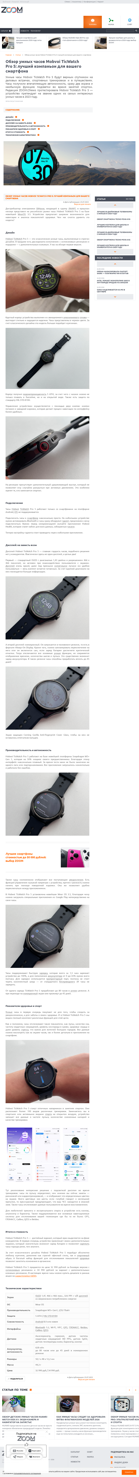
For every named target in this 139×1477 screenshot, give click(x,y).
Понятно (129, 1472)
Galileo (38, 1330)
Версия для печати (82, 204)
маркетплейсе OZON (25, 1276)
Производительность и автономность (25, 126)
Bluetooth (40, 1327)
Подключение (13, 120)
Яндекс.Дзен (121, 1462)
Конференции (90, 2)
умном (74, 990)
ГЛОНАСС (74, 1327)
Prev (115, 205)
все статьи (129, 199)
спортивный (83, 1255)
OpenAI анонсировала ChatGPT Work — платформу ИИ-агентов (112, 272)
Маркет (100, 2)
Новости (25, 31)
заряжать (84, 1243)
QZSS (45, 1330)
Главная (9, 55)
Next (115, 251)
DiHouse (40, 208)
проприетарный (54, 979)
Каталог (4, 31)
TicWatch (17, 239)
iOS (16, 512)
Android (39, 1321)
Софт (129, 24)
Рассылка (119, 1457)
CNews (67, 2)
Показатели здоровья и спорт (21, 129)
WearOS (22, 214)
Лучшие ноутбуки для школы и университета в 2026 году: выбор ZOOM (122, 40)
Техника (93, 24)
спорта (48, 1114)
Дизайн (9, 117)
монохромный (30, 993)
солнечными (60, 566)
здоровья (84, 1258)
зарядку (43, 973)
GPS (65, 1327)
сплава (83, 317)
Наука (111, 24)
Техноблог (36, 31)
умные (57, 653)
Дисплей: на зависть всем (19, 123)
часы (15, 879)
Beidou (83, 1327)
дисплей (83, 1296)
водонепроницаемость (34, 394)
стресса (25, 1029)
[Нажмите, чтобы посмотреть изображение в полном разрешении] (47, 311)
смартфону (32, 518)
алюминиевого (71, 317)
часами (71, 526)
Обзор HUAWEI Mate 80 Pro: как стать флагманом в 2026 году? (75, 39)
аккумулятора (55, 976)
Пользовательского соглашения (27, 1473)
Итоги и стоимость (15, 132)
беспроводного (67, 981)
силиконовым (13, 1270)
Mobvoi (9, 239)
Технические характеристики (21, 135)
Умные (9, 1012)
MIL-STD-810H (50, 1316)
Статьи (16, 31)
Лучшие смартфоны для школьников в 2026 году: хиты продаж (29, 40)
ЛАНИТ (72, 208)
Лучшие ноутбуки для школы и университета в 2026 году (113, 226)
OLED (38, 1296)
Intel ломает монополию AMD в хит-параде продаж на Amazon (113, 281)
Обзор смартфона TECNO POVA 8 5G (113, 219)
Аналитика (76, 2)
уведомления (76, 879)
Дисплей (10, 566)
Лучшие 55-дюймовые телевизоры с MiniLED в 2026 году (114, 213)
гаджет (65, 521)
